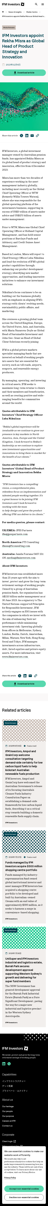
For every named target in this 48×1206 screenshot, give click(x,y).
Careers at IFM (8, 1121)
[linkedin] (3, 1064)
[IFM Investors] (24, 1048)
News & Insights (15, 12)
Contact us (7, 1125)
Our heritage (8, 1106)
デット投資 (7, 1086)
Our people (7, 1111)
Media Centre (31, 12)
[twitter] (9, 1064)
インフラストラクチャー (14, 1081)
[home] (3, 12)
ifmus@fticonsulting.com (16, 545)
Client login (7, 1141)
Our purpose (8, 1116)
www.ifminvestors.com (15, 656)
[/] (13, 4)
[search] (36, 4)
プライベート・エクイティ (15, 1091)
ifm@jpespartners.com (15, 534)
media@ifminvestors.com (21, 557)
